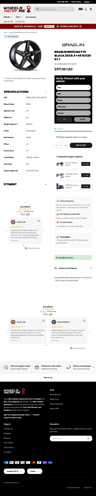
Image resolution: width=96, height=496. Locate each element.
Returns (7, 438)
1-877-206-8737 (62, 2)
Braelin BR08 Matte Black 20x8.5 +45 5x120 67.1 (23, 32)
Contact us (84, 205)
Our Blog (7, 452)
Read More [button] (14, 241)
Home (5, 32)
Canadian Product (65, 257)
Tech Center (9, 447)
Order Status (76, 2)
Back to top (48, 378)
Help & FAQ (8, 21)
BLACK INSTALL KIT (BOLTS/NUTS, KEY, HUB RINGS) (72, 163)
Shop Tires (54, 399)
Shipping (7, 433)
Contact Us (20, 21)
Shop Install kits (56, 404)
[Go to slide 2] (25, 245)
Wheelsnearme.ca (13, 482)
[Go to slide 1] (23, 245)
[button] (80, 9)
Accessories (31, 17)
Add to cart (81, 145)
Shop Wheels (55, 394)
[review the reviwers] (39, 221)
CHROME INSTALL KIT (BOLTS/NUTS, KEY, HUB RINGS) (72, 174)
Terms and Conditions (73, 487)
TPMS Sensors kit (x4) (72, 185)
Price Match (65, 237)
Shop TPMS (54, 408)
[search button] (36, 9)
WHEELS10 (49, 26)
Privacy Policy (88, 487)
